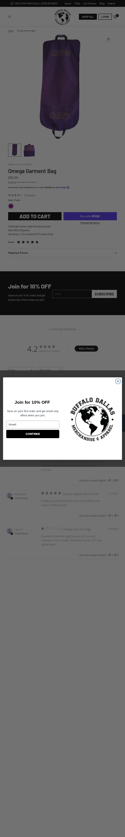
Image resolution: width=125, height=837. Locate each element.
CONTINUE (33, 434)
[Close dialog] (118, 381)
